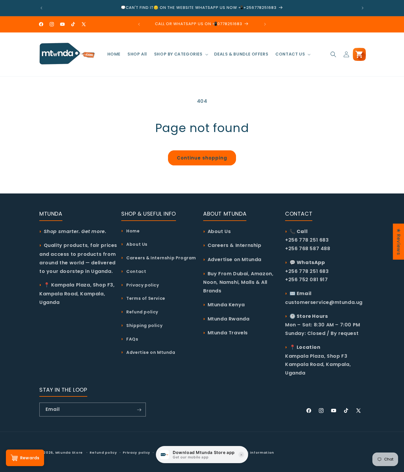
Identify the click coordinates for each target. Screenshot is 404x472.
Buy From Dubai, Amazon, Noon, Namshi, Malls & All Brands (238, 282)
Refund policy (141, 312)
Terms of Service (145, 298)
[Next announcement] (362, 8)
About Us (136, 244)
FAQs (131, 339)
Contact (135, 271)
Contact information (253, 452)
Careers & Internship (234, 245)
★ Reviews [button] (398, 241)
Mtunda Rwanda (229, 318)
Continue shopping (202, 158)
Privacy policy (142, 285)
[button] (181, 54)
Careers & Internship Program (160, 258)
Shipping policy (143, 325)
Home (132, 231)
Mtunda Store (69, 452)
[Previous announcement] (41, 8)
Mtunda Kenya (226, 304)
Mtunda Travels (228, 332)
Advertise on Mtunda (150, 352)
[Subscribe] (139, 410)
